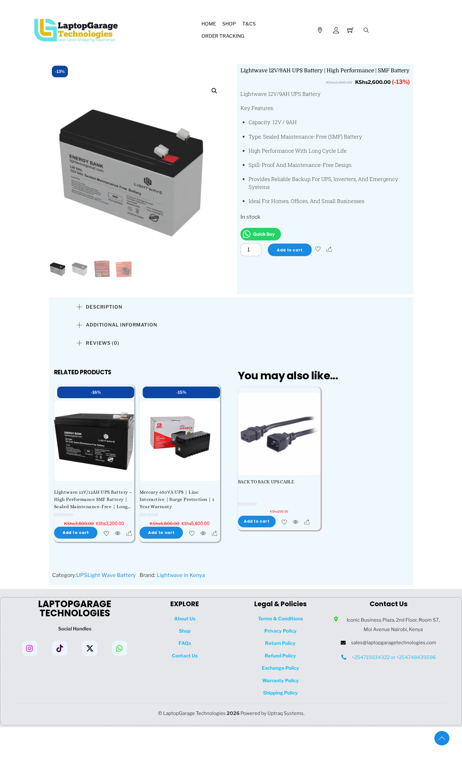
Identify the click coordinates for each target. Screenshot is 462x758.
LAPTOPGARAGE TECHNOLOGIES (74, 608)
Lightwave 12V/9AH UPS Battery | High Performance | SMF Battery (325, 71)
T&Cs (249, 24)
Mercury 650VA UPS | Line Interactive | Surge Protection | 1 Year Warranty (177, 499)
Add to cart (289, 250)
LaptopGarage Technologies (194, 713)
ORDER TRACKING (222, 36)
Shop (229, 24)
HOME (208, 24)
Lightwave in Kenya (181, 575)
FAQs (185, 643)
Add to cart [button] (76, 532)
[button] (214, 90)
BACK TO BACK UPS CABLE (266, 482)
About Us (184, 619)
